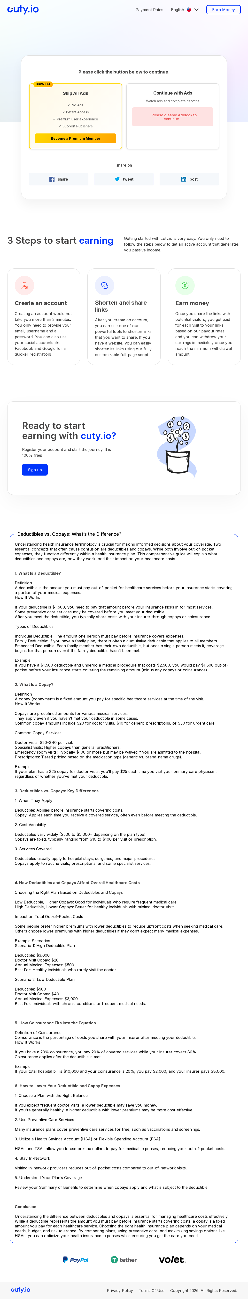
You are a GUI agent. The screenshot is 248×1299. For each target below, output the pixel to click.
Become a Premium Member (75, 138)
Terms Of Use (151, 1290)
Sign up (35, 469)
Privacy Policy (120, 1290)
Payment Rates (149, 10)
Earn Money (223, 9)
